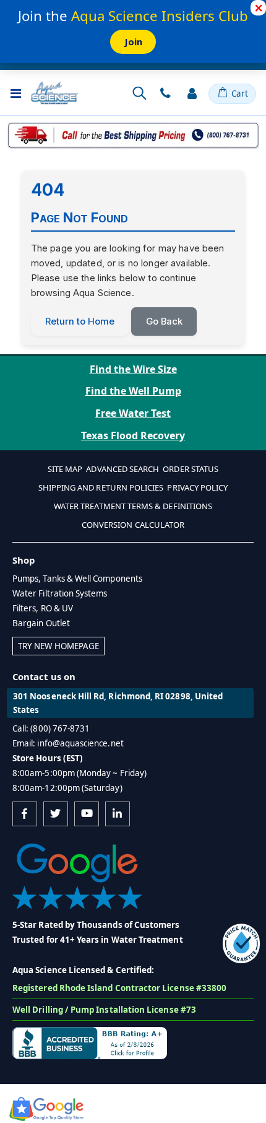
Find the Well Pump (133, 391)
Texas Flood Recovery (133, 435)
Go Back (164, 321)
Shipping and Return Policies (101, 487)
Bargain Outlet (41, 623)
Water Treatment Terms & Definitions (133, 506)
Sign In (192, 93)
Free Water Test (133, 413)
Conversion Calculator (133, 524)
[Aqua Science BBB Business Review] (89, 1042)
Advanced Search (122, 468)
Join (133, 41)
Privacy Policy (197, 487)
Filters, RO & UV (42, 608)
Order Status (190, 468)
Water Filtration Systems (60, 593)
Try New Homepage (58, 646)
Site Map (65, 468)
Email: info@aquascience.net (68, 743)
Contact (165, 93)
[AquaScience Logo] (54, 93)
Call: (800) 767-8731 (51, 728)
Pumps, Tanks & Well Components (77, 578)
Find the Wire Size (133, 369)
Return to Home (79, 321)
